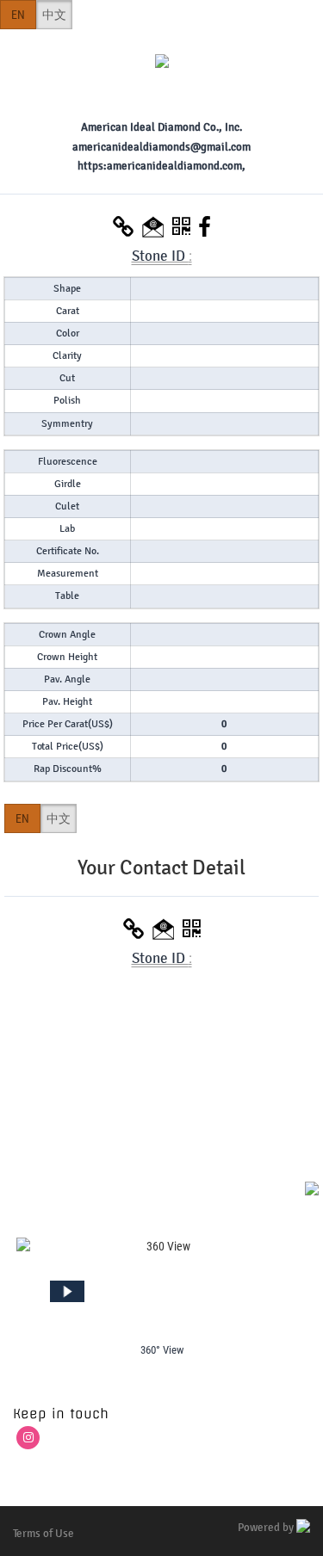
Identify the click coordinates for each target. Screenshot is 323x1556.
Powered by (267, 1527)
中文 (54, 15)
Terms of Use (43, 1534)
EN (18, 15)
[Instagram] (28, 1437)
